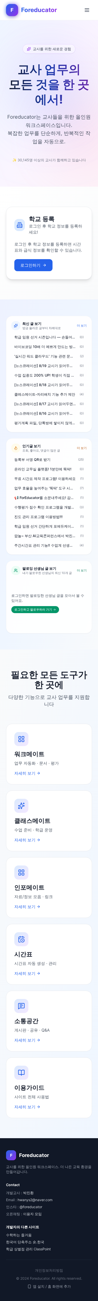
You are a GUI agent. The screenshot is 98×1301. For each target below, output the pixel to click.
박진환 (28, 1193)
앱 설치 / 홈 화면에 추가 (52, 1286)
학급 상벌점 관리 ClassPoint (28, 1249)
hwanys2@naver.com (35, 1200)
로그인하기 (30, 265)
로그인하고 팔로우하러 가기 (33, 609)
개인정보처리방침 (49, 1270)
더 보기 (82, 325)
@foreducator (31, 1207)
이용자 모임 (32, 1214)
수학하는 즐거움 (19, 1235)
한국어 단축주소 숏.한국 (25, 1242)
